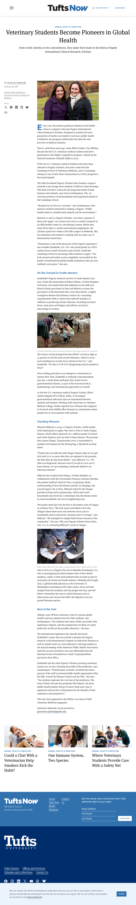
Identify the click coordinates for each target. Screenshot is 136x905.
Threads (37, 881)
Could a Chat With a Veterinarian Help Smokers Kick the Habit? (20, 763)
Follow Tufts (101, 8)
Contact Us (65, 800)
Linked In (18, 881)
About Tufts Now (54, 800)
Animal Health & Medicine (68, 27)
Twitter (25, 881)
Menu (12, 8)
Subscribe (119, 8)
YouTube (31, 881)
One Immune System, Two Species (66, 758)
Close (121, 894)
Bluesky (44, 881)
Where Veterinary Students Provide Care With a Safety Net (110, 760)
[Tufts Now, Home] (68, 8)
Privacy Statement (34, 897)
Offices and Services (33, 868)
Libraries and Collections (18, 872)
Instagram (12, 881)
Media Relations (53, 807)
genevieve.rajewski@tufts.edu (51, 711)
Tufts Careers (11, 868)
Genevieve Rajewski (16, 82)
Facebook (5, 881)
